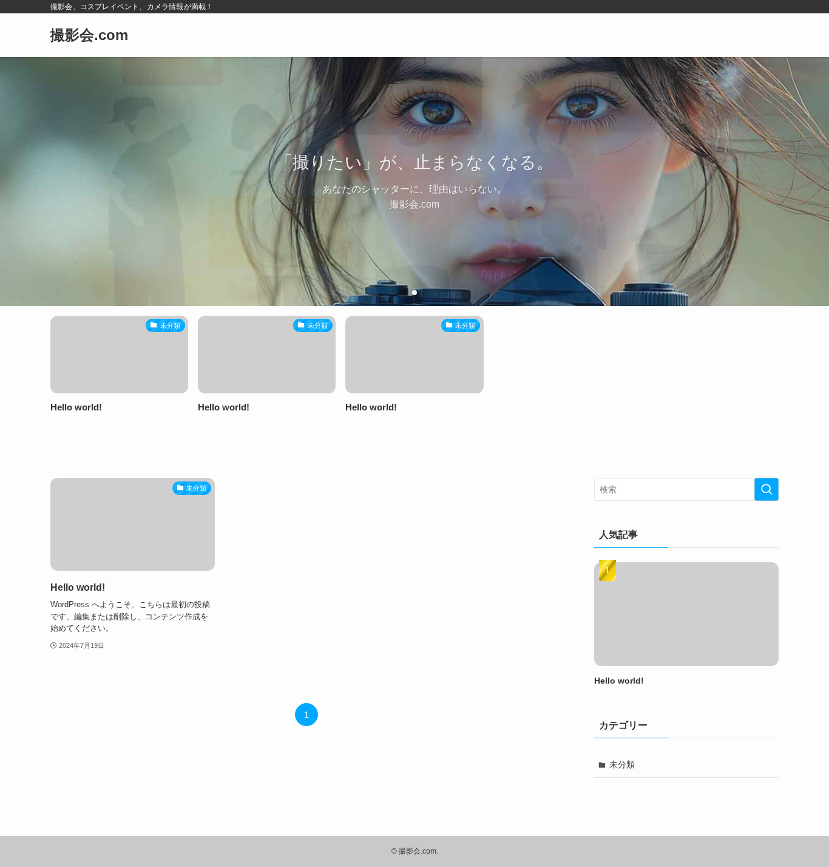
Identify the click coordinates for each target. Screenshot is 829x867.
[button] (404, 292)
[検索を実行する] (766, 489)
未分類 (622, 764)
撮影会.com (89, 35)
